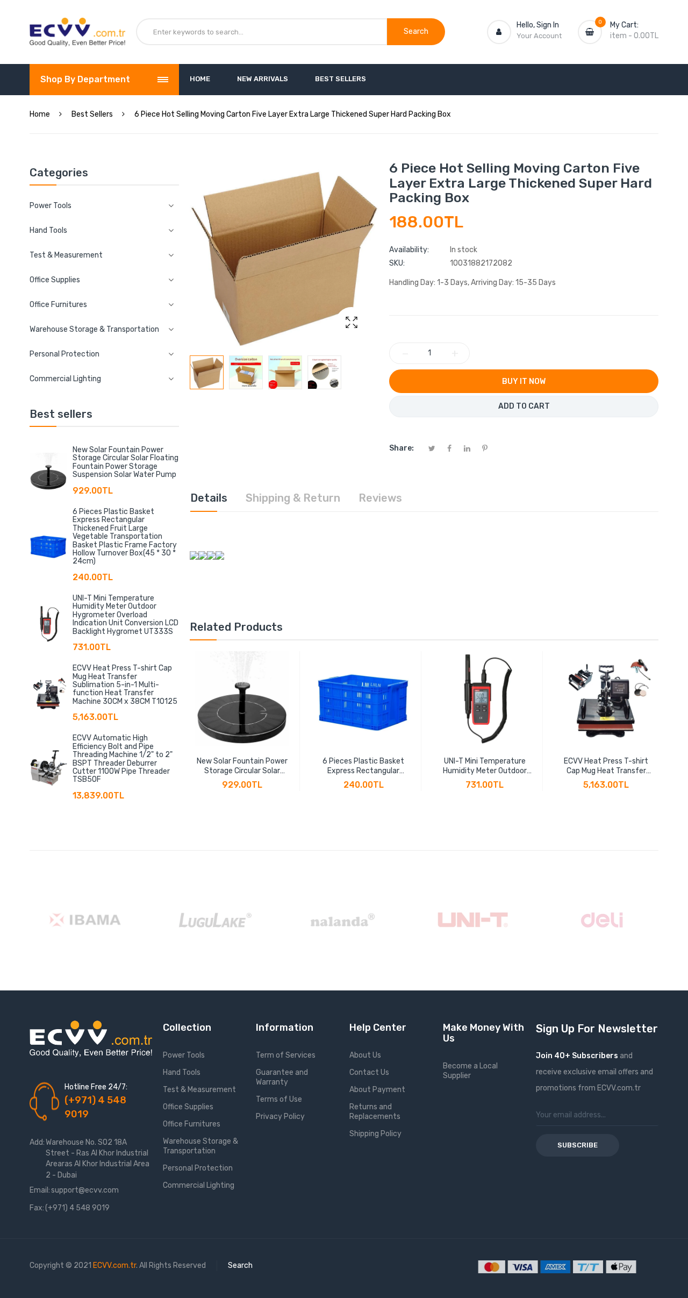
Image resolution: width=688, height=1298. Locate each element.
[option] (206, 372)
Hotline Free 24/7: (95, 1087)
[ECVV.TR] (77, 26)
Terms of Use (279, 1099)
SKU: (397, 263)
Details (208, 497)
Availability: (409, 249)
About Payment (377, 1089)
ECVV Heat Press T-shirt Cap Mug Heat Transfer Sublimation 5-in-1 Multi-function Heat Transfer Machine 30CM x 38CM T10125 (125, 685)
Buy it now (524, 381)
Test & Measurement (199, 1089)
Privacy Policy (280, 1116)
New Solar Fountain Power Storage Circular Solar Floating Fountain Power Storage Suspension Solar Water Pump (125, 462)
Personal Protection (198, 1168)
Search (240, 1265)
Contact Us (369, 1072)
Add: (37, 1142)
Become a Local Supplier (470, 1070)
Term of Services (286, 1055)
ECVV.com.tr (114, 1265)
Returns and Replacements (374, 1111)
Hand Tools (181, 1072)
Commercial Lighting (198, 1185)
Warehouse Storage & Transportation (200, 1146)
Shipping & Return (293, 497)
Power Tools (184, 1055)
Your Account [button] (539, 36)
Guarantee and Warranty (282, 1077)
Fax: (37, 1208)
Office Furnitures (191, 1124)
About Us (365, 1055)
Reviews (380, 497)
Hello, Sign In (538, 25)
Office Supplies (188, 1106)
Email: (40, 1190)
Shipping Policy (375, 1133)
